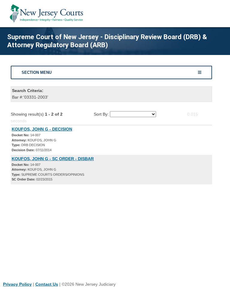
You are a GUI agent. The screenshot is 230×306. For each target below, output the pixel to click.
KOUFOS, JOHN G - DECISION (42, 129)
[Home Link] (47, 13)
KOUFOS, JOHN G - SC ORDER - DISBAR (53, 158)
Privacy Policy (17, 284)
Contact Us (46, 284)
